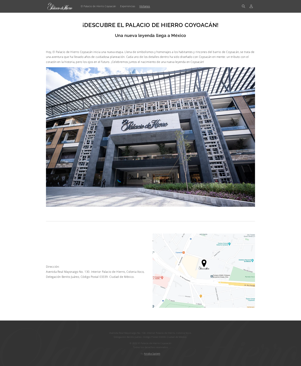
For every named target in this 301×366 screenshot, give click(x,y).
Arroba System (152, 353)
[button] (243, 6)
